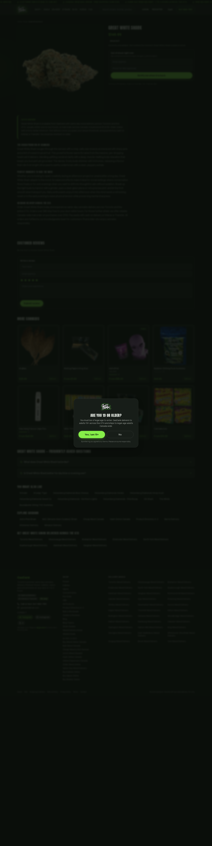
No (120, 434)
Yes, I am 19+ (92, 434)
